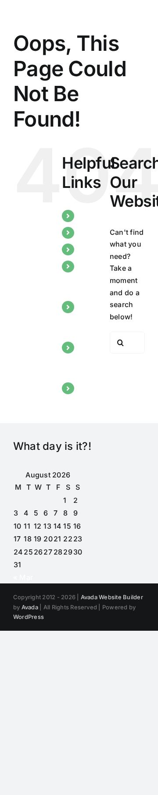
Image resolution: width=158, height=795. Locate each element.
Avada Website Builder (112, 597)
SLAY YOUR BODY (89, 318)
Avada (30, 607)
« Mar (23, 577)
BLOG (89, 249)
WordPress (28, 616)
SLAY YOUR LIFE (89, 359)
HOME (90, 215)
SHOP (89, 388)
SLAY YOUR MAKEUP (94, 278)
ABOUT (91, 232)
